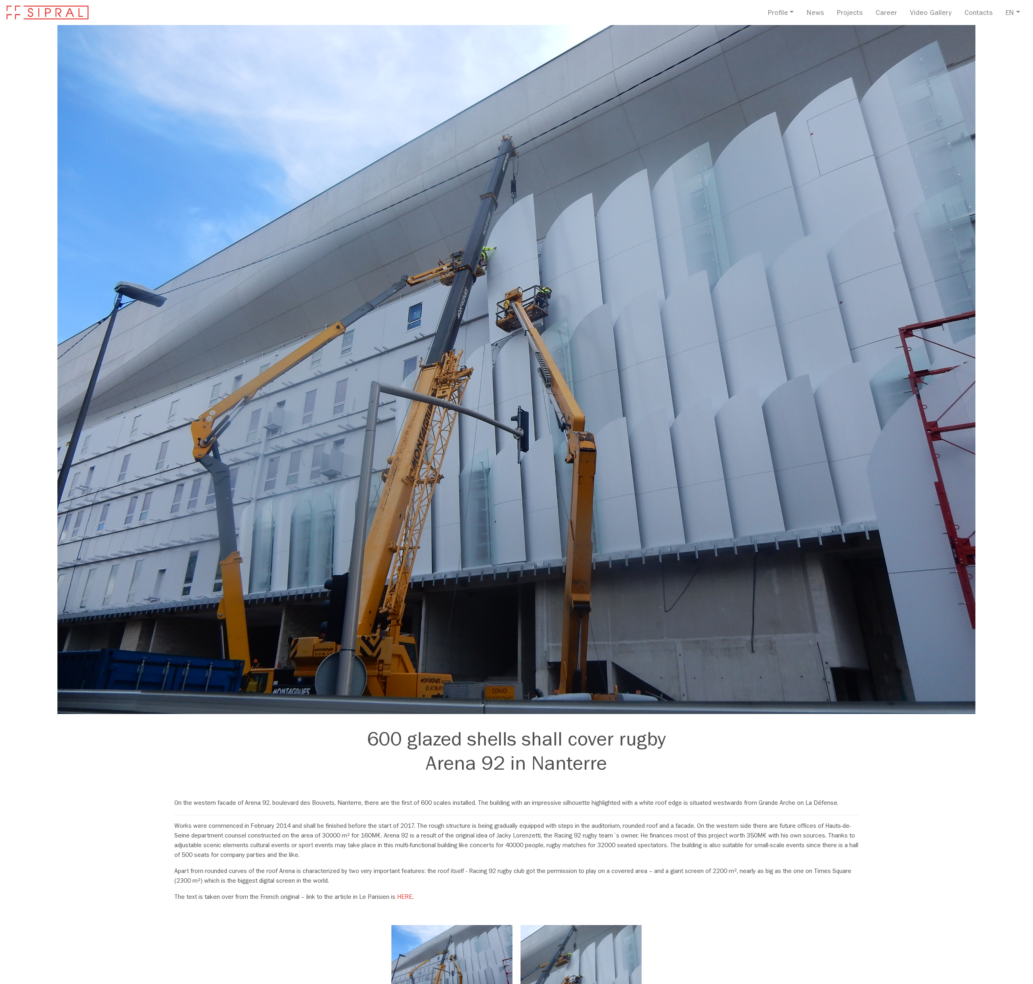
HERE (404, 897)
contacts (978, 13)
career (886, 13)
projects (850, 13)
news (815, 13)
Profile (778, 13)
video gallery (930, 13)
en (1010, 13)
